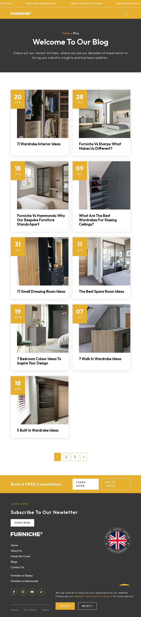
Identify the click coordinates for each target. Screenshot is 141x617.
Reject (87, 606)
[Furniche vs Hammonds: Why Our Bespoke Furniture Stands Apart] (42, 185)
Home (66, 33)
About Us (16, 550)
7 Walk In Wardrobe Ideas (100, 358)
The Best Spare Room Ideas (101, 291)
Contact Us (17, 567)
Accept (65, 606)
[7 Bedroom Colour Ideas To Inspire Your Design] (42, 328)
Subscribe (22, 522)
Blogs (14, 561)
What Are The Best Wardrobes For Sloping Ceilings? (98, 219)
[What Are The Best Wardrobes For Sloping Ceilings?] (104, 185)
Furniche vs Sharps (22, 575)
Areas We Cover (20, 556)
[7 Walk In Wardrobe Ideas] (104, 328)
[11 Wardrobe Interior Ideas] (42, 114)
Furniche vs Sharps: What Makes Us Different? (100, 146)
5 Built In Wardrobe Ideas (37, 430)
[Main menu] (126, 13)
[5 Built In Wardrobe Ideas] (42, 400)
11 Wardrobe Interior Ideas (39, 144)
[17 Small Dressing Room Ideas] (42, 261)
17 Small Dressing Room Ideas (41, 291)
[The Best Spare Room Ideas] (104, 261)
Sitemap (15, 610)
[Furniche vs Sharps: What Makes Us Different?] (104, 114)
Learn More (81, 484)
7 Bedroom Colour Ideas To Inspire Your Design (39, 360)
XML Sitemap (30, 610)
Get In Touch (110, 484)
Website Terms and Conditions (93, 596)
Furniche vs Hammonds (24, 581)
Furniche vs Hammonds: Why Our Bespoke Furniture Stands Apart (41, 219)
